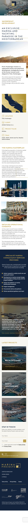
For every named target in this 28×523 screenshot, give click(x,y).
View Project (10, 366)
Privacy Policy (7, 446)
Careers (20, 481)
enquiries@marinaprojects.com (10, 455)
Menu (24, 3)
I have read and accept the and (13, 445)
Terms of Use (21, 444)
